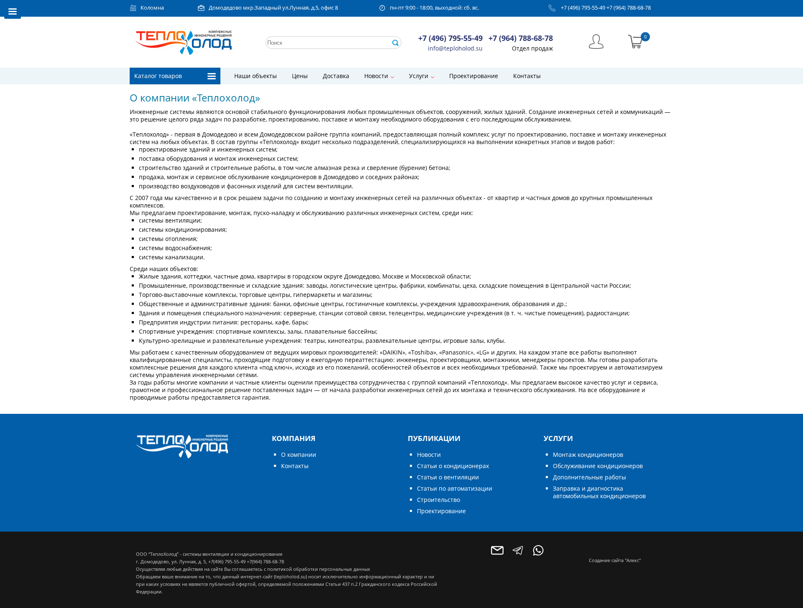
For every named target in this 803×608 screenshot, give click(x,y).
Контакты (527, 76)
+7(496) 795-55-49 (227, 561)
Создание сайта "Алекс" (615, 560)
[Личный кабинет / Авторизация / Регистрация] (596, 41)
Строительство (438, 500)
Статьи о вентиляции (448, 477)
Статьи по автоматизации (454, 488)
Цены (300, 76)
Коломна (152, 7)
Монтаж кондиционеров (588, 455)
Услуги (418, 76)
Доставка (336, 76)
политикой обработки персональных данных (318, 569)
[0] (635, 41)
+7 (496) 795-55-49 (583, 7)
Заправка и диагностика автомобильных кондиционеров (599, 492)
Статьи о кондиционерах (453, 466)
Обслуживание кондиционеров (598, 466)
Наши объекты (255, 76)
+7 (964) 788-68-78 (628, 7)
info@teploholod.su (455, 48)
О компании (298, 455)
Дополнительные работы (589, 477)
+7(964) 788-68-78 (265, 561)
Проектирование (473, 76)
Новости (376, 76)
